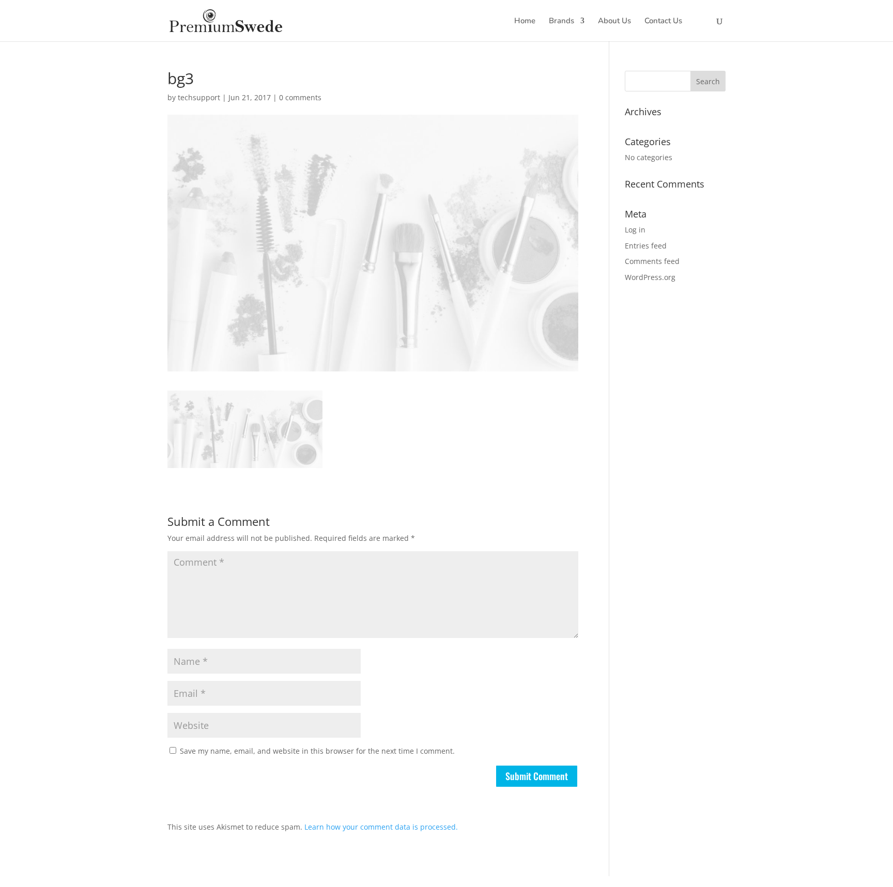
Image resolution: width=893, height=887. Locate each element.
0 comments (300, 97)
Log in (635, 230)
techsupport (199, 97)
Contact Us (663, 21)
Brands (561, 21)
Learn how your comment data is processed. (381, 827)
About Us (614, 21)
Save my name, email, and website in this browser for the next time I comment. (317, 751)
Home (524, 21)
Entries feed (646, 246)
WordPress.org (650, 277)
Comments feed (652, 261)
